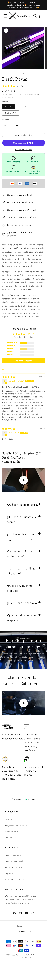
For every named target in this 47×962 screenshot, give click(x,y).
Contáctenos (10, 837)
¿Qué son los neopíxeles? (22, 505)
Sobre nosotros (11, 831)
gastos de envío (23, 95)
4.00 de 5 (30, 334)
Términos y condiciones (15, 879)
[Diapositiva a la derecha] (29, 73)
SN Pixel (22, 106)
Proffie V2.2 (10, 113)
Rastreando (10, 819)
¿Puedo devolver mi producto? (19, 588)
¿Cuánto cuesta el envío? (22, 603)
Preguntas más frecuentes (16, 825)
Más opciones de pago (23, 149)
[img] (8, 377)
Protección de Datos (14, 867)
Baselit (8, 106)
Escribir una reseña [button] (23, 360)
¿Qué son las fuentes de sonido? (22, 519)
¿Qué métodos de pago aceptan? (21, 617)
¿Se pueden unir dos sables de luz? (19, 553)
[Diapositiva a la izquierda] (17, 73)
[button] (5, 16)
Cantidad (5, 119)
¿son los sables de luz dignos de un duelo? (20, 536)
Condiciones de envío (14, 861)
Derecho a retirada (13, 855)
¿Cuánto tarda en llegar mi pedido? (22, 571)
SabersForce (15, 955)
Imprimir (9, 873)
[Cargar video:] (23, 480)
